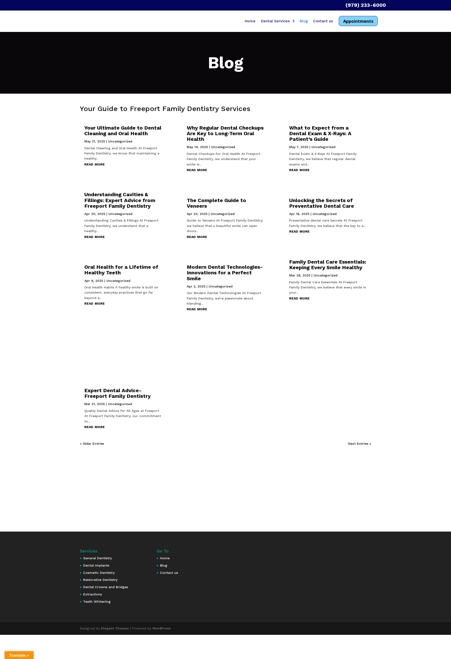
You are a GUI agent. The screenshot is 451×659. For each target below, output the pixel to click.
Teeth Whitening (97, 601)
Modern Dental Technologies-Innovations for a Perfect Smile (225, 272)
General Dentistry (97, 558)
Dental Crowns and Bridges (105, 587)
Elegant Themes (115, 628)
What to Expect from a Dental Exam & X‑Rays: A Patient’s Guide (320, 133)
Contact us (323, 21)
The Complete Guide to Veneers (216, 203)
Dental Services (275, 21)
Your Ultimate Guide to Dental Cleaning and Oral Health (122, 130)
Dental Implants (96, 565)
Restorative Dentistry (100, 580)
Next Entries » (359, 443)
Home (250, 21)
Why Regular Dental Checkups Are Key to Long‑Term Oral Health (225, 133)
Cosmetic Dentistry (99, 573)
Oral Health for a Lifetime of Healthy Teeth (121, 270)
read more (94, 164)
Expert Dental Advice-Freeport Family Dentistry (117, 393)
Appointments (358, 21)
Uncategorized (120, 141)
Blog (303, 21)
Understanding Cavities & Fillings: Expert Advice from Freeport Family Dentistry (119, 200)
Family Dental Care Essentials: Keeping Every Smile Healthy (327, 264)
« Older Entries (92, 443)
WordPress (161, 628)
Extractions (92, 594)
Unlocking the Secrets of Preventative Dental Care (321, 203)
